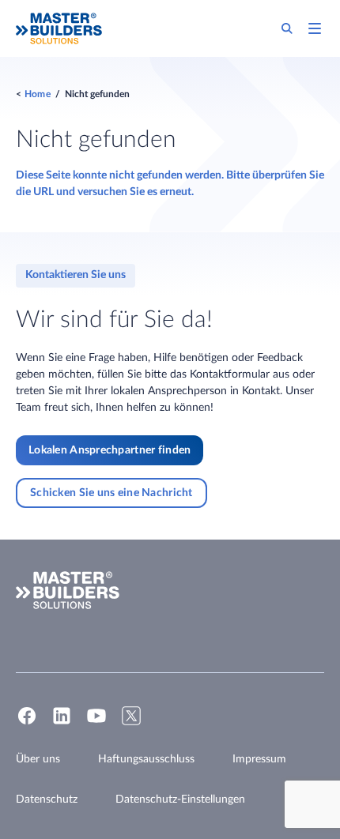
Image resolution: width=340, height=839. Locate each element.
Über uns (38, 759)
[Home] (59, 28)
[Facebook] (27, 723)
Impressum (259, 759)
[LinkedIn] (62, 723)
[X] (131, 723)
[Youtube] (96, 723)
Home (38, 94)
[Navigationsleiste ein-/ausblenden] (314, 28)
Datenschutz (46, 799)
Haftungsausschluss (146, 759)
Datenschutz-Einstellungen (180, 799)
